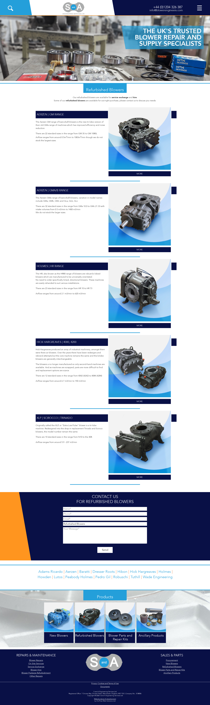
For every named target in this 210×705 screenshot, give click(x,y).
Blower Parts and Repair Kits (172, 669)
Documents (105, 686)
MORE (140, 173)
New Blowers (172, 663)
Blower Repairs (36, 660)
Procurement (172, 660)
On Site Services (36, 663)
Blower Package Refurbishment (36, 673)
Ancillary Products (172, 673)
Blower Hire (36, 669)
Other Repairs (36, 676)
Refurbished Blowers (171, 666)
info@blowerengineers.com (166, 10)
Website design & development (105, 699)
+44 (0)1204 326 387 (168, 7)
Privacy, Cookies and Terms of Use (105, 683)
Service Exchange (36, 666)
